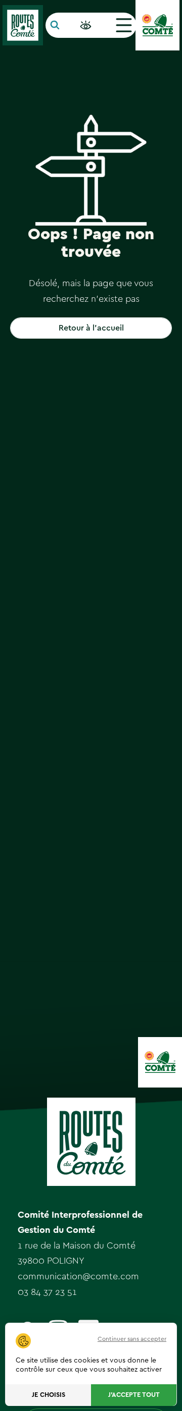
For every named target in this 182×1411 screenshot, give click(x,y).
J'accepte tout (134, 1395)
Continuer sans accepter (132, 1339)
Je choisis (48, 1395)
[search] (55, 25)
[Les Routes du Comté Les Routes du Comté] (23, 25)
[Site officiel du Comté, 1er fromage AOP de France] (157, 25)
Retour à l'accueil (91, 328)
